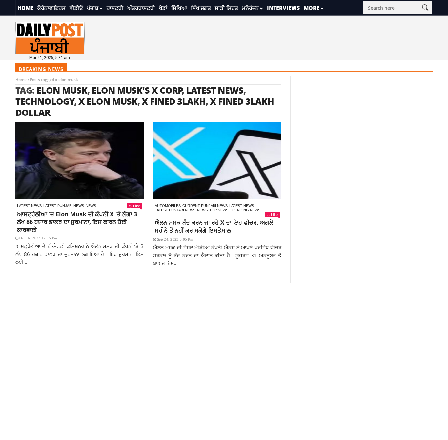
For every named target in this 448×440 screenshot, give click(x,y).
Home (25, 7)
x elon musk (107, 101)
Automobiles (168, 206)
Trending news (245, 210)
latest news (214, 90)
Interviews (283, 7)
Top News (218, 210)
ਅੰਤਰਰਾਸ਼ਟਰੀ (141, 7)
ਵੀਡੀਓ (76, 7)
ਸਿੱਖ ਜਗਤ (201, 7)
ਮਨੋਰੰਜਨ (250, 7)
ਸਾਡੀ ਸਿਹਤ (226, 7)
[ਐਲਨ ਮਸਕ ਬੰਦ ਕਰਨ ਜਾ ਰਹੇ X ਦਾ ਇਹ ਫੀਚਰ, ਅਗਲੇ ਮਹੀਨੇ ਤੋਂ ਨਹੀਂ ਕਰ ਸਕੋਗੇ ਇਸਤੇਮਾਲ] (217, 160)
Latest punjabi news (63, 206)
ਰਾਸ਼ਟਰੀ (115, 7)
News (91, 206)
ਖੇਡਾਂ (163, 7)
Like (136, 205)
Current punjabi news (205, 206)
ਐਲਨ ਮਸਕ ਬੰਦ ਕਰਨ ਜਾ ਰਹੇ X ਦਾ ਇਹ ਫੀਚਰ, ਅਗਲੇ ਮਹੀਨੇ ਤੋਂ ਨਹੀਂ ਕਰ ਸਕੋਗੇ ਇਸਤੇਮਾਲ (214, 226)
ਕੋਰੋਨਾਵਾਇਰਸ (51, 7)
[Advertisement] (224, 328)
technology (44, 101)
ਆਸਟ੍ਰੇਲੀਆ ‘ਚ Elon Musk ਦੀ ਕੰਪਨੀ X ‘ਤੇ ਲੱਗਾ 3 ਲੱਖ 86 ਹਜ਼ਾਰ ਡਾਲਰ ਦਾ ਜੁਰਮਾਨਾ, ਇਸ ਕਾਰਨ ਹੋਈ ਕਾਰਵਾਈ (77, 222)
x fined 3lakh (174, 101)
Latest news (29, 206)
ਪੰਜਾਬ (92, 7)
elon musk (61, 90)
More (311, 7)
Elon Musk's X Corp (137, 90)
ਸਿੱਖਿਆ (179, 7)
